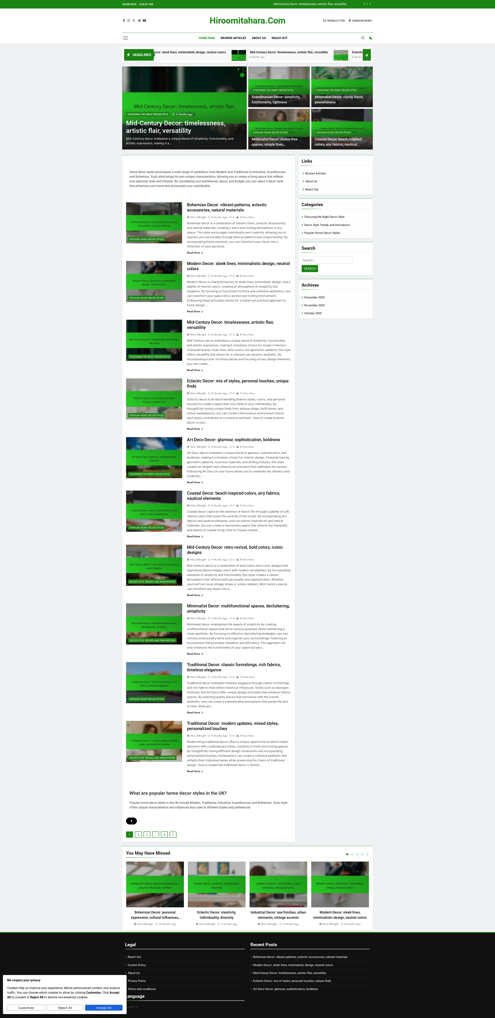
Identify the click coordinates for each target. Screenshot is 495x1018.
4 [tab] (362, 854)
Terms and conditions (142, 989)
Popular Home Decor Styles (144, 114)
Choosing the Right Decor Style (273, 90)
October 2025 (313, 313)
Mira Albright (198, 217)
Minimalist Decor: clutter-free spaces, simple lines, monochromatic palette (275, 144)
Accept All (103, 1008)
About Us (259, 38)
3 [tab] (357, 854)
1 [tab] (347, 854)
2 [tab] (352, 854)
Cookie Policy (137, 965)
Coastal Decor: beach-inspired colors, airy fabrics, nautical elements (338, 144)
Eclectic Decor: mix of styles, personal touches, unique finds (307, 4)
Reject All (65, 1008)
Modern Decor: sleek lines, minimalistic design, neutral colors (293, 965)
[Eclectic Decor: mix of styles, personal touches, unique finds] (283, 57)
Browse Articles (233, 38)
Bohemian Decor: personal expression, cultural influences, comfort (155, 917)
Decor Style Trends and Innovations (152, 581)
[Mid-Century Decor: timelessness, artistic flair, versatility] (181, 57)
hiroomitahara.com (248, 20)
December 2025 (314, 297)
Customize (26, 1008)
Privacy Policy (137, 981)
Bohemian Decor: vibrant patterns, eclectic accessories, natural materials (300, 957)
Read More (193, 253)
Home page (207, 38)
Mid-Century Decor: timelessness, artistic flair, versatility (232, 52)
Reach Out (280, 38)
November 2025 (314, 305)
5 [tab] (367, 854)
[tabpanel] (155, 894)
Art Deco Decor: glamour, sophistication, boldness (233, 439)
